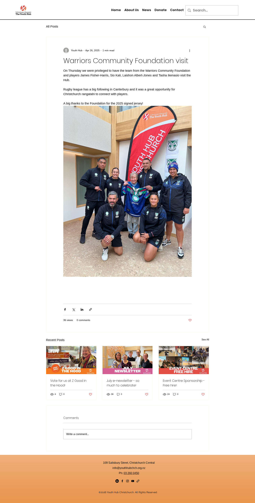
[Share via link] (90, 309)
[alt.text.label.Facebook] (122, 481)
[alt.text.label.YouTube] (132, 481)
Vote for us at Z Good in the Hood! (68, 382)
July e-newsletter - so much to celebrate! (123, 382)
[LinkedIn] (117, 481)
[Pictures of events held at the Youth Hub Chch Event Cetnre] (184, 360)
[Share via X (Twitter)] (73, 309)
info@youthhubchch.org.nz (128, 467)
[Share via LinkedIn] (82, 309)
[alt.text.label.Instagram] (127, 481)
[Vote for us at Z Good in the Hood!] (71, 360)
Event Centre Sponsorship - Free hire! (184, 382)
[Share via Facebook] (65, 309)
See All (205, 339)
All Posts (52, 26)
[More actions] (190, 50)
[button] (132, 10)
